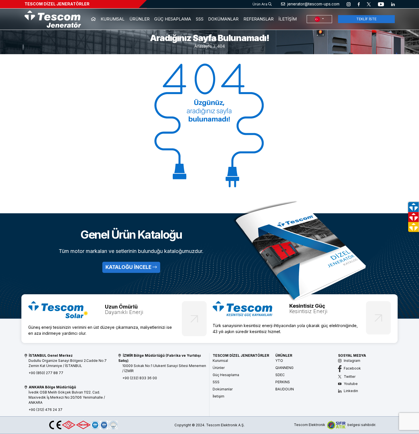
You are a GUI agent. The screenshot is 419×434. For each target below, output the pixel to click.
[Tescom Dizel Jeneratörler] (53, 18)
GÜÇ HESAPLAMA (172, 19)
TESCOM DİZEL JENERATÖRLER (57, 3)
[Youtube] (381, 3)
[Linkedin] (393, 3)
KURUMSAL (113, 19)
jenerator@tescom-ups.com (312, 3)
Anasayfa (203, 46)
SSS (200, 19)
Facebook (352, 368)
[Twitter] (369, 3)
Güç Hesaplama (226, 375)
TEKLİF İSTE (366, 19)
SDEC (280, 375)
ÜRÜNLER (139, 19)
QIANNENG (284, 368)
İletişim (218, 396)
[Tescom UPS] (242, 308)
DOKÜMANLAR (223, 19)
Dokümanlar (223, 389)
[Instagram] (349, 3)
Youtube (350, 384)
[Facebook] (359, 3)
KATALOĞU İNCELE (128, 267)
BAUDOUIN (284, 389)
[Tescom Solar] (58, 309)
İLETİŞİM (287, 19)
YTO (279, 360)
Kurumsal (220, 360)
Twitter (349, 376)
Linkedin (350, 391)
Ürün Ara (260, 4)
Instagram (351, 360)
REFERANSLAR (258, 19)
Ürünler (219, 368)
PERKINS (282, 382)
